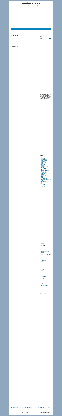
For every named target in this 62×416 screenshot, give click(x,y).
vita (12, 410)
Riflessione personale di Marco (45, 191)
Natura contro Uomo (43, 175)
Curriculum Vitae (43, 158)
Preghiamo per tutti (43, 171)
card (19, 407)
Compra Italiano (43, 176)
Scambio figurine (43, 168)
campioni (17, 407)
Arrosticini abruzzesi (44, 184)
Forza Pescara (43, 189)
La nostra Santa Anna (44, 182)
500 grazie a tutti (43, 167)
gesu (46, 407)
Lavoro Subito (43, 188)
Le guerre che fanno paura (44, 258)
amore (15, 407)
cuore (32, 407)
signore (39, 409)
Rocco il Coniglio (43, 239)
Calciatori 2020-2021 (44, 234)
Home (41, 157)
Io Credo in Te (17, 45)
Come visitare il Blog (44, 164)
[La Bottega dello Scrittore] (44, 278)
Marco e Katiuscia (43, 162)
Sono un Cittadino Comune (44, 240)
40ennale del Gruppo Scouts (45, 210)
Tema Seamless (42, 412)
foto (44, 407)
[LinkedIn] (27, 412)
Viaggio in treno (43, 177)
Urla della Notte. (43, 169)
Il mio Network (43, 165)
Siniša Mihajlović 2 (43, 181)
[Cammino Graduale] (17, 40)
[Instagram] (22, 412)
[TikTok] (25, 412)
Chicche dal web (43, 211)
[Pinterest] (26, 412)
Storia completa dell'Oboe (44, 241)
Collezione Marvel (43, 235)
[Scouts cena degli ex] (43, 260)
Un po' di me (42, 243)
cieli (23, 407)
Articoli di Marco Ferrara (44, 178)
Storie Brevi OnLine (43, 242)
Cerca (50, 38)
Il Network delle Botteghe (44, 166)
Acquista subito (43, 208)
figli (39, 407)
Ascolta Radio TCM (43, 267)
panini (32, 409)
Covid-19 (42, 212)
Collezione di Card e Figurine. (45, 170)
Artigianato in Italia (44, 276)
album (14, 407)
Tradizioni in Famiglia (44, 172)
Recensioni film (42, 238)
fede (38, 407)
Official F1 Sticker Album (44, 236)
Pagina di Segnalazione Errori (45, 159)
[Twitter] (28, 412)
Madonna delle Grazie (44, 173)
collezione (27, 407)
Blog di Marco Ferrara (31, 3)
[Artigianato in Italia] (43, 273)
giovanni (49, 407)
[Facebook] (21, 412)
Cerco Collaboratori (43, 161)
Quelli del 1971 (43, 186)
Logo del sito (43, 163)
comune (30, 407)
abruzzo (12, 407)
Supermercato (43, 174)
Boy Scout (42, 209)
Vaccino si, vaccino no (44, 192)
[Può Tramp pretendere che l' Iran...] (45, 251)
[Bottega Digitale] (43, 269)
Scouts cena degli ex (43, 263)
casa (22, 407)
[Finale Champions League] (44, 282)
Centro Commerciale (44, 187)
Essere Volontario (43, 190)
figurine (43, 407)
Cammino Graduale (14, 46)
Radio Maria (42, 237)
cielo (24, 407)
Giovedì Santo (43, 185)
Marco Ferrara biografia (44, 160)
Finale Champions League (44, 285)
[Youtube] (23, 412)
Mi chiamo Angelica (43, 183)
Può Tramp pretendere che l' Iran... (46, 254)
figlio (41, 407)
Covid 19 (42, 193)
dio (33, 407)
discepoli (36, 407)
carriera (20, 407)
